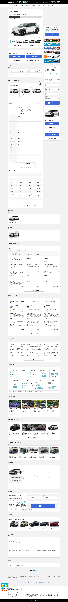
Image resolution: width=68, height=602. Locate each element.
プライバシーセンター (49, 594)
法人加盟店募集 (50, 595)
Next (40, 42)
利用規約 (54, 594)
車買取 (39, 5)
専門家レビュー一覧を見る (34, 333)
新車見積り (34, 5)
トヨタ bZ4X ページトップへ (64, 585)
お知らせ (36, 594)
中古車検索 (27, 5)
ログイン (51, 1)
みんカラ (22, 595)
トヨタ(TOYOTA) (17, 7)
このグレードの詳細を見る (25, 163)
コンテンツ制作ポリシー (29, 595)
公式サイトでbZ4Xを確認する (17, 565)
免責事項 (58, 594)
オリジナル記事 (51, 5)
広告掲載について (44, 595)
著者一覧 (35, 595)
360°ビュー (16, 5)
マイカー (57, 5)
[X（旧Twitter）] (19, 589)
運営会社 (33, 594)
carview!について (28, 594)
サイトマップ (39, 595)
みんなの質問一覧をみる (34, 359)
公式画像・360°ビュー (14, 17)
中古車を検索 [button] (34, 56)
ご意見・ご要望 (55, 595)
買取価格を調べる (17, 60)
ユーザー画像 (25, 17)
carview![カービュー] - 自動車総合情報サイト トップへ (42, 582)
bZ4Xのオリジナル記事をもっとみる (34, 437)
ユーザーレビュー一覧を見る (34, 290)
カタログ (21, 5)
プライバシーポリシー (42, 594)
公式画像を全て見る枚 (17, 45)
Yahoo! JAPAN (58, 1)
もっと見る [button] (34, 554)
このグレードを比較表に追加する (25, 167)
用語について (39, 103)
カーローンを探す (33, 60)
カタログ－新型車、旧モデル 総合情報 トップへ (25, 582)
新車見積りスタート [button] (18, 56)
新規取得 (54, 1)
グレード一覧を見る (25, 205)
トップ (10, 5)
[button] (39, 83)
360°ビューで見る (34, 45)
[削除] (8, 583)
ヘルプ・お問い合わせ (29, 596)
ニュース (44, 5)
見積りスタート (53, 102)
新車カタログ (12, 7)
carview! (9, 7)
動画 (36, 17)
